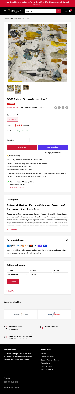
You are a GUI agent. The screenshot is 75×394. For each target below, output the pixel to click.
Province (33, 270)
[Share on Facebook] (55, 107)
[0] (69, 11)
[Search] (58, 11)
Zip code (56, 270)
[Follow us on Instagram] (9, 382)
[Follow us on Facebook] (5, 382)
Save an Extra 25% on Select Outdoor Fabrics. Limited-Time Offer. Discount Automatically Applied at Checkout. (37, 3)
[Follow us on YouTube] (12, 382)
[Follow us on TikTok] (16, 382)
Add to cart (22, 147)
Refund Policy (11, 291)
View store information (18, 187)
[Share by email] (66, 107)
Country (10, 270)
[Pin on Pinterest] (59, 107)
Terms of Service (47, 369)
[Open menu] (5, 11)
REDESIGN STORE (12, 107)
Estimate (13, 281)
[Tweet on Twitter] (63, 107)
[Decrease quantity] (17, 140)
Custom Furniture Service (50, 360)
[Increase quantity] (27, 140)
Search (43, 354)
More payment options (53, 153)
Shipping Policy (46, 366)
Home (6, 19)
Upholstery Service (47, 357)
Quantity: (10, 140)
